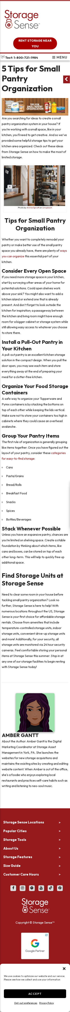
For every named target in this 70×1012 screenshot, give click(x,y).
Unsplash (47, 207)
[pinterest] (60, 888)
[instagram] (22, 888)
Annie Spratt (33, 207)
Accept (35, 994)
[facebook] (13, 888)
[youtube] (41, 888)
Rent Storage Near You (35, 43)
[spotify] (32, 888)
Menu (61, 57)
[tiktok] (50, 888)
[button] (64, 969)
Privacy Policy (46, 1003)
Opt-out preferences (25, 1003)
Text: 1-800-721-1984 (21, 57)
